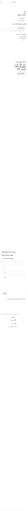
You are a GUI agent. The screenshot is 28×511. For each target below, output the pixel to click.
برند (21, 69)
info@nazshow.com (7, 252)
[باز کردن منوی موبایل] (25, 2)
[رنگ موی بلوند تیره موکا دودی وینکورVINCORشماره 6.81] (20, 36)
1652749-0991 (5, 255)
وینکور (18, 69)
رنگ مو (24, 65)
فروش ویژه (21, 18)
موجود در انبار (21, 20)
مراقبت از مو (23, 67)
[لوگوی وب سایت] (13, 2)
